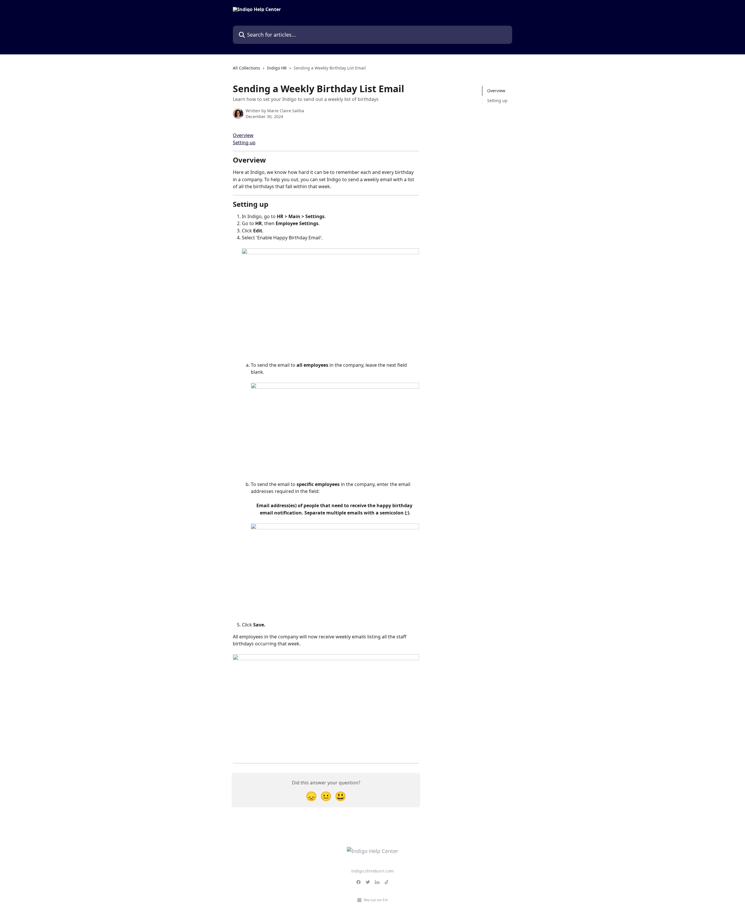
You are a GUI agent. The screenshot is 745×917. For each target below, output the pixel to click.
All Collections (246, 68)
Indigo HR (277, 68)
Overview (243, 135)
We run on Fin (376, 899)
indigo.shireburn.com (372, 871)
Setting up (244, 142)
